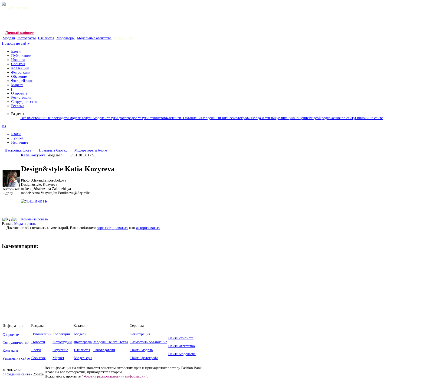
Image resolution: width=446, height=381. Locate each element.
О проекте (19, 93)
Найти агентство (181, 346)
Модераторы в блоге (90, 150)
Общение (301, 118)
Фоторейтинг (22, 81)
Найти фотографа (144, 358)
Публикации (21, 55)
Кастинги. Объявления (184, 118)
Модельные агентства (94, 38)
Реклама (17, 106)
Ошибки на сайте (369, 118)
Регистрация (21, 97)
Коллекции (20, 68)
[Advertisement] (86, 20)
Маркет (17, 85)
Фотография (242, 118)
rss (4, 126)
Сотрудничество (24, 102)
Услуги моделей (94, 118)
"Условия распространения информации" (114, 376)
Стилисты (46, 38)
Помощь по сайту (16, 43)
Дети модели (71, 118)
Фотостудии (20, 72)
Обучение (19, 76)
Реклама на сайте (16, 358)
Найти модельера (182, 354)
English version (15, 8)
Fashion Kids (123, 38)
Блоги (16, 51)
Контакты (10, 350)
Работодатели (104, 350)
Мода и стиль (263, 118)
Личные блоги (49, 118)
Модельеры (65, 38)
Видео (314, 118)
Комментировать (34, 219)
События (18, 64)
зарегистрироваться (112, 228)
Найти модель (141, 350)
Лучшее (17, 138)
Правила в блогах (53, 150)
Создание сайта (17, 374)
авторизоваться (148, 228)
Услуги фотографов (122, 118)
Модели (9, 38)
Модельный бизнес (217, 118)
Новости (18, 60)
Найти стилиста (180, 338)
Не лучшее (19, 142)
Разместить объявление (148, 342)
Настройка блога (18, 150)
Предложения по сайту (337, 118)
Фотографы (26, 38)
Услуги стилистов (152, 118)
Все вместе (29, 118)
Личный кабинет (19, 33)
